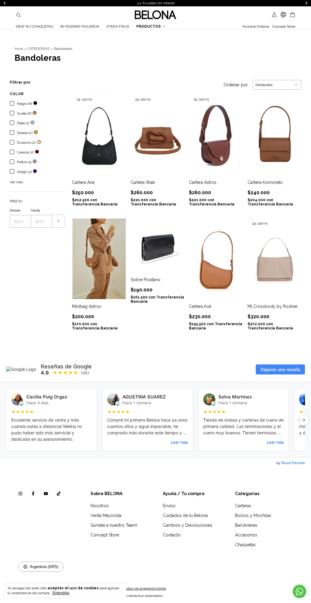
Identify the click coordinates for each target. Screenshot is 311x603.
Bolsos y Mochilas (253, 515)
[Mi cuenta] (274, 15)
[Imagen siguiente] (116, 131)
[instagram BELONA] (20, 493)
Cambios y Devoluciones (187, 525)
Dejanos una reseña (280, 369)
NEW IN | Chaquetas (34, 26)
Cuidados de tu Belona (185, 515)
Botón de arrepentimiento (145, 588)
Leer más (179, 442)
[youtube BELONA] (46, 493)
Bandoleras (246, 525)
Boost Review (293, 462)
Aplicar (58, 221)
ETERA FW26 (118, 26)
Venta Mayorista (106, 515)
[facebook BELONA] (33, 493)
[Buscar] (18, 15)
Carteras (243, 505)
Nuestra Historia (255, 26)
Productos (148, 26)
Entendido (61, 593)
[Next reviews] (304, 419)
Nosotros (100, 505)
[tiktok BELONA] (58, 493)
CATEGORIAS (39, 49)
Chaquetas (245, 544)
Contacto (172, 534)
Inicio (19, 49)
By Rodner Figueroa (79, 26)
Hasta (35, 210)
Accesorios (246, 534)
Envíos (169, 505)
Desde (15, 210)
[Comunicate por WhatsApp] (299, 591)
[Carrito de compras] (292, 15)
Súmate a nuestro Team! (114, 525)
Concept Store (283, 26)
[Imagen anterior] (81, 131)
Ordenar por (236, 84)
